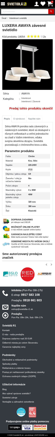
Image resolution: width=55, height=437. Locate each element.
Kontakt (6, 330)
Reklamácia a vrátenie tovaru (16, 368)
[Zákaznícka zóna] (36, 4)
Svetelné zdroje (9, 397)
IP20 (30, 169)
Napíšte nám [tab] (34, 118)
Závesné (36, 101)
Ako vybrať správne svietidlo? (16, 393)
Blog (4, 389)
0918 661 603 (26, 300)
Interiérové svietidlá (18, 18)
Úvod (4, 18)
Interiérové (26, 98)
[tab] (7, 118)
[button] (47, 264)
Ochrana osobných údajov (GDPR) (19, 376)
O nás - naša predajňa (13, 334)
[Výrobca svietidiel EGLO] (10, 274)
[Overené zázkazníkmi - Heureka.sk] (21, 412)
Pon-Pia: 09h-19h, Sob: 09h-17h (27, 317)
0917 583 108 (25, 294)
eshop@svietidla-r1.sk (22, 309)
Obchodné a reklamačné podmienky (19, 359)
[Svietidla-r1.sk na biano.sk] (32, 412)
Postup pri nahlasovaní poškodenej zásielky (23, 372)
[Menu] (3, 3)
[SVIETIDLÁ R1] (17, 4)
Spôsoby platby (9, 364)
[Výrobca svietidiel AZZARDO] (45, 274)
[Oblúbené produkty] (42, 4)
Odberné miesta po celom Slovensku (20, 342)
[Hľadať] (51, 11)
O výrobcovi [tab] (19, 118)
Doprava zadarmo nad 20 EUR (17, 338)
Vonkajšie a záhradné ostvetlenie (18, 402)
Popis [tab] (7, 118)
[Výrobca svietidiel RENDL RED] (28, 274)
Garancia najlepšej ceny (14, 347)
